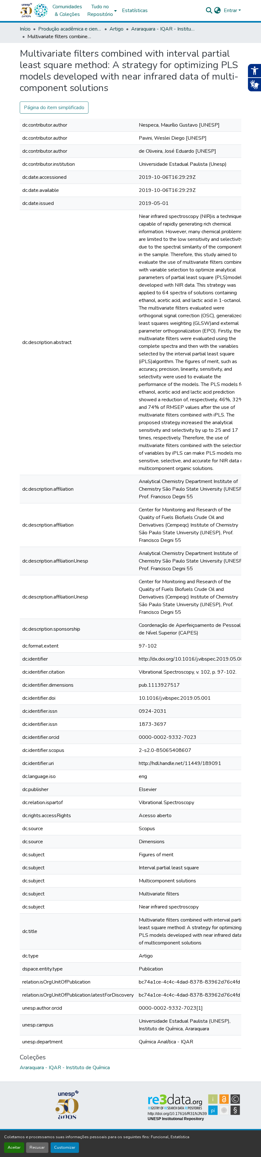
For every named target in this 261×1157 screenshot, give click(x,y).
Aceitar (14, 1147)
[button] (41, 10)
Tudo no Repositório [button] (100, 10)
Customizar (64, 1147)
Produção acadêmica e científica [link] (70, 28)
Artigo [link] (116, 28)
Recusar (37, 1147)
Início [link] (25, 28)
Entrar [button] (231, 10)
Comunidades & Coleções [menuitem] (67, 10)
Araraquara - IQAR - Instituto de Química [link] (163, 28)
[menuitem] (102, 10)
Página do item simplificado (54, 107)
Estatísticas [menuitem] (135, 10)
